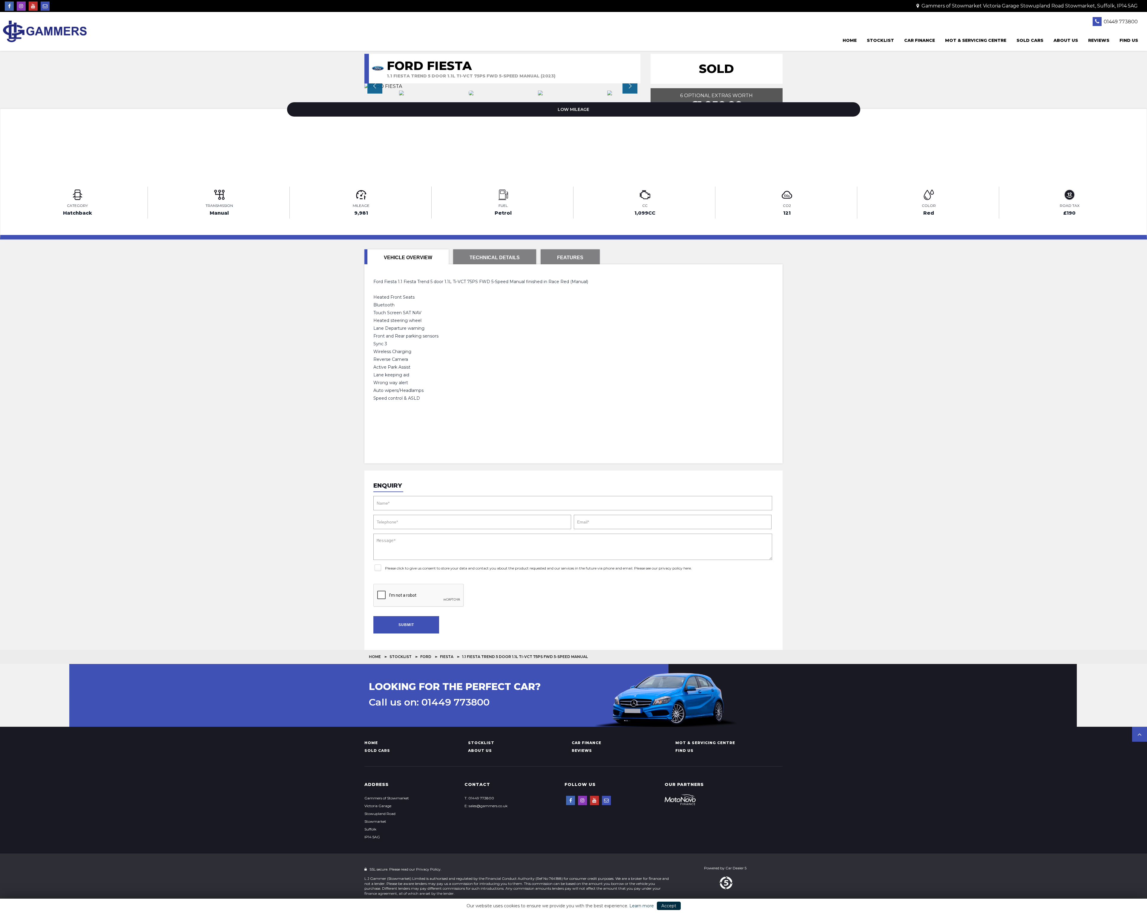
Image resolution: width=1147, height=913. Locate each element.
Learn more (641, 906)
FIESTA (446, 656)
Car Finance (919, 40)
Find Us (1129, 40)
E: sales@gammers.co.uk (485, 806)
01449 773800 (1120, 22)
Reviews (1098, 40)
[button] (1139, 734)
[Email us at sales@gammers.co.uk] (45, 6)
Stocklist (880, 40)
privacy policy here (675, 568)
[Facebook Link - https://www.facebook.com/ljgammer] (9, 6)
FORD (425, 656)
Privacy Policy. (428, 869)
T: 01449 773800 (479, 798)
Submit (406, 625)
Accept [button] (668, 906)
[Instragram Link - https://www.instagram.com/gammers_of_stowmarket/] (21, 6)
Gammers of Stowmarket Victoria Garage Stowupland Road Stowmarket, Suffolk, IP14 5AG (1029, 6)
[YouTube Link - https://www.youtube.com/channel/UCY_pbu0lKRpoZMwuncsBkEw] (33, 6)
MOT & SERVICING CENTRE (975, 40)
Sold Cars (1029, 40)
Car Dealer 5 (736, 868)
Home (850, 40)
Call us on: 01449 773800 (429, 702)
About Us (1066, 40)
